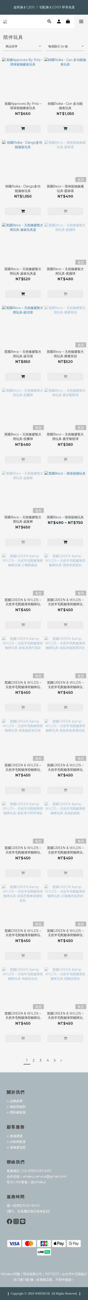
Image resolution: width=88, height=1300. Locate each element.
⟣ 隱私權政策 (16, 1112)
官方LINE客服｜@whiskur (26, 1182)
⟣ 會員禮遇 (15, 1136)
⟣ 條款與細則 (16, 1107)
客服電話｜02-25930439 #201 (29, 1171)
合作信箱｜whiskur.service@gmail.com (36, 1176)
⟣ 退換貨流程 (16, 1147)
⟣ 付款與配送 (16, 1142)
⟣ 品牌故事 (15, 1101)
